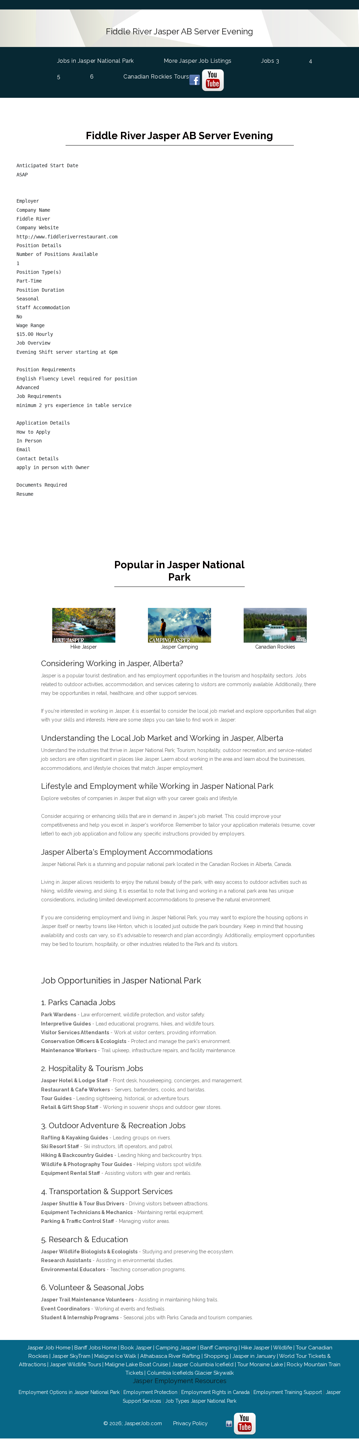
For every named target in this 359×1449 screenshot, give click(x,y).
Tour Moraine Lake (260, 1364)
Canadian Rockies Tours (156, 76)
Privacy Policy (190, 1423)
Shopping (216, 1356)
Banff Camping (218, 1348)
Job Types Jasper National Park (200, 1401)
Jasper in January (254, 1356)
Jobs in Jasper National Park (95, 60)
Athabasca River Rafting (170, 1356)
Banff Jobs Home (95, 1348)
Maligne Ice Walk (115, 1356)
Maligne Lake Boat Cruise (136, 1364)
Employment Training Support (287, 1392)
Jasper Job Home (48, 1348)
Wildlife (282, 1348)
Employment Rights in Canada (215, 1392)
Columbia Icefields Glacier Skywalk (190, 1373)
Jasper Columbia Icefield (202, 1364)
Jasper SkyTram (71, 1356)
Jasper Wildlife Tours (75, 1364)
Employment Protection (150, 1392)
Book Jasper (136, 1348)
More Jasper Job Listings (198, 60)
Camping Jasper (176, 1348)
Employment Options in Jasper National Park (69, 1392)
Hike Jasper (255, 1348)
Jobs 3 (270, 60)
